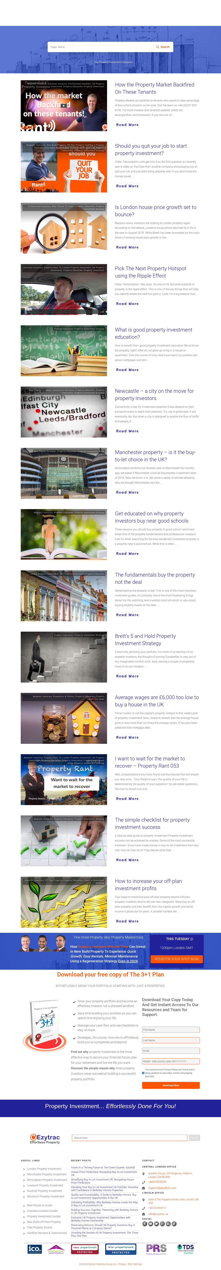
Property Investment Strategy (89, 150)
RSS (130, 1264)
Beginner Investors (36, 84)
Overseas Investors (57, 84)
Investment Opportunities (56, 148)
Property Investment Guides (44, 1216)
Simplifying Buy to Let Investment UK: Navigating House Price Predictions (105, 1181)
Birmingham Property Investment (47, 1179)
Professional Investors (79, 84)
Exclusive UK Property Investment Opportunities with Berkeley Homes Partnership (105, 1219)
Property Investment (94, 86)
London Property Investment (77, 267)
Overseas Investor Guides (42, 1211)
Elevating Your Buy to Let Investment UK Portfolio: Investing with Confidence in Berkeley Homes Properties (105, 1189)
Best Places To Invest (63, 206)
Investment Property (81, 148)
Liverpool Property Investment (45, 1185)
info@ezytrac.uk (158, 1214)
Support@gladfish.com (162, 1188)
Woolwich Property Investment (45, 1196)
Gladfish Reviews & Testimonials (47, 1233)
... (173, 115)
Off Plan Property (75, 145)
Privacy (122, 1264)
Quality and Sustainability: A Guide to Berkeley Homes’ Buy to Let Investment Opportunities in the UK (105, 1196)
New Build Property (56, 145)
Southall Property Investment (44, 1191)
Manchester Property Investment (46, 1174)
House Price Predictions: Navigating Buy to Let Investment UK (105, 1173)
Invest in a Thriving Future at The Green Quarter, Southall (105, 1167)
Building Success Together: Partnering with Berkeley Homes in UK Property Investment (105, 1211)
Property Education (73, 86)
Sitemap (137, 1264)
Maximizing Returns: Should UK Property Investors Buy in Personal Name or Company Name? (105, 1226)
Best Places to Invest (39, 1205)
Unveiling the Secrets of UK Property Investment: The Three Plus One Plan (105, 1234)
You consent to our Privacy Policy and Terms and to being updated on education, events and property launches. (170, 1073)
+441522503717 (157, 1208)
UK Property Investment (72, 574)
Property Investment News (91, 451)
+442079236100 (157, 1181)
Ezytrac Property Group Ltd (101, 1264)
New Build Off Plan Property (44, 1222)
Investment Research (63, 390)
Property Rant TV (52, 267)
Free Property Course (39, 1227)
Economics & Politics (63, 696)
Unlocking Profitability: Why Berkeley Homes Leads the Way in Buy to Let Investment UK (105, 1204)
